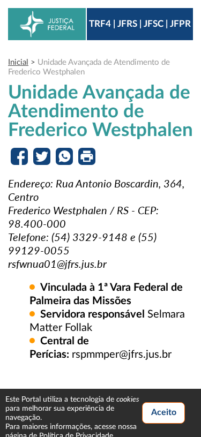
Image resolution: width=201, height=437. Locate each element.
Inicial (18, 62)
